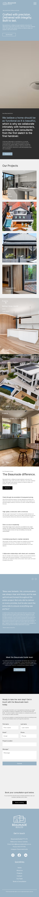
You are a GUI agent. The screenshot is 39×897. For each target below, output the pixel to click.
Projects (19, 873)
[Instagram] (13, 855)
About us (20, 870)
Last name (24, 724)
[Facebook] (19, 855)
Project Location (7, 741)
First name (6, 724)
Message (6, 749)
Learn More (5, 402)
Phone (22, 732)
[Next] (36, 579)
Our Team (20, 879)
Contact (19, 876)
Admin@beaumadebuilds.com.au (21, 844)
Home (19, 868)
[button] (12, 350)
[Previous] (33, 579)
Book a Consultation (19, 881)
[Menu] (35, 3)
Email (5, 732)
